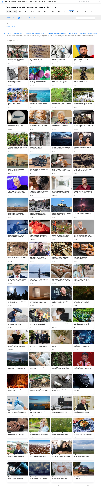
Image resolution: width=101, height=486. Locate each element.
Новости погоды (73, 33)
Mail (2, 485)
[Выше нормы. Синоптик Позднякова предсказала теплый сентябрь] (17, 98)
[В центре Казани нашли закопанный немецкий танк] (17, 76)
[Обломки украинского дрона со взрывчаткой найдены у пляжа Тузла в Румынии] (39, 274)
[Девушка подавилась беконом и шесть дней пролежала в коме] (61, 186)
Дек (91, 11)
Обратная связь (82, 485)
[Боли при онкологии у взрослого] (61, 318)
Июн (52, 11)
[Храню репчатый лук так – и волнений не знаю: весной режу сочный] (39, 384)
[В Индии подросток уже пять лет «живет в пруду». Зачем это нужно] (83, 98)
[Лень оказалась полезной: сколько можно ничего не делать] (61, 164)
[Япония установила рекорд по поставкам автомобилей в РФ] (61, 406)
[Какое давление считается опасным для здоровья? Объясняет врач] (61, 55)
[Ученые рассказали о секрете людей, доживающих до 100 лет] (83, 230)
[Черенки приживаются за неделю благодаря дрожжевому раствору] (17, 142)
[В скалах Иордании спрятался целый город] (17, 384)
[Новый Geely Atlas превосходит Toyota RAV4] (83, 472)
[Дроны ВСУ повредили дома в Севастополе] (61, 384)
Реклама (11, 485)
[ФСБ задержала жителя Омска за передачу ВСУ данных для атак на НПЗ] (83, 120)
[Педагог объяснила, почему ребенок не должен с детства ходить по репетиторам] (83, 274)
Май (45, 11)
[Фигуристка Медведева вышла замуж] (83, 142)
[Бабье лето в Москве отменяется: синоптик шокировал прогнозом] (39, 142)
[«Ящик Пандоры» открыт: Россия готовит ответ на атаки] (61, 208)
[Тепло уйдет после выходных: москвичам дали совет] (17, 318)
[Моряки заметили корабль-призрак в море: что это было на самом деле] (17, 208)
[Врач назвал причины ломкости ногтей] (61, 340)
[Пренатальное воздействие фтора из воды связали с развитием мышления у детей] (61, 472)
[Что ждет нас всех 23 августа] (83, 208)
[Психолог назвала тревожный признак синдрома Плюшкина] (61, 252)
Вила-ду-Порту (10, 26)
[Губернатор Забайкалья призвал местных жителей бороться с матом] (17, 274)
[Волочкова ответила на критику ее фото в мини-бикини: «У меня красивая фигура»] (83, 186)
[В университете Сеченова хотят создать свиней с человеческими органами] (61, 274)
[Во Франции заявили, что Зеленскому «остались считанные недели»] (83, 55)
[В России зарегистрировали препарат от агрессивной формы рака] (17, 406)
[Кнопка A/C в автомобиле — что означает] (83, 384)
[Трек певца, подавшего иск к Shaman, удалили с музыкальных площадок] (17, 186)
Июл (58, 11)
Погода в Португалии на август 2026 (13, 33)
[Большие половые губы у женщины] (39, 362)
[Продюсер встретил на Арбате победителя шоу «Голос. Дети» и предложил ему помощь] (83, 362)
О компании (6, 485)
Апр (39, 11)
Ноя (84, 11)
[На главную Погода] (6, 1)
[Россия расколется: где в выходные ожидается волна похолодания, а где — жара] (83, 76)
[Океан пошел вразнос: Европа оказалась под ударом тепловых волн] (39, 98)
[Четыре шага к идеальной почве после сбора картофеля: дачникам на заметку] (83, 164)
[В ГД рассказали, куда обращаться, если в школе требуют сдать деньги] (17, 428)
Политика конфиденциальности (58, 485)
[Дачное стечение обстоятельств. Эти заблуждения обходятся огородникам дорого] (61, 230)
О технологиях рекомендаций (71, 485)
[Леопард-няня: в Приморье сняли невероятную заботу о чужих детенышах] (61, 98)
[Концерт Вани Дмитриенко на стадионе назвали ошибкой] (39, 318)
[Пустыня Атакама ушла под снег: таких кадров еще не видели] (39, 450)
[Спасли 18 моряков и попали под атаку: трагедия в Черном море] (61, 142)
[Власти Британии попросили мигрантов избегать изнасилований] (17, 164)
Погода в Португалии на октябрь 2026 (56, 33)
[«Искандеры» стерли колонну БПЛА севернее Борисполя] (83, 450)
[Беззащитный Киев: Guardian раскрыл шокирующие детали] (17, 362)
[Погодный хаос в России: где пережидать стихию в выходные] (39, 472)
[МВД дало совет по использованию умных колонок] (39, 296)
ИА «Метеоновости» (96, 485)
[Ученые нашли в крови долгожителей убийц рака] (17, 472)
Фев (26, 11)
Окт (78, 11)
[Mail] (2, 1)
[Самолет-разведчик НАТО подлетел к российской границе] (17, 120)
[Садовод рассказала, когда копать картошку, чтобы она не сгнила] (61, 362)
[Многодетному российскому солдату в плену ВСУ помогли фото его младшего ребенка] (17, 55)
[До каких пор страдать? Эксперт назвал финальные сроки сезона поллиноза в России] (39, 428)
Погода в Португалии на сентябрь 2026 (35, 33)
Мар (32, 11)
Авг (65, 11)
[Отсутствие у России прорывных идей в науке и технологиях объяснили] (83, 340)
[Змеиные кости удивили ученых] (17, 252)
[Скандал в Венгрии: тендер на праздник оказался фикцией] (17, 450)
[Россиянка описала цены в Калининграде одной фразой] (39, 208)
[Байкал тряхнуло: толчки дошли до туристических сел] (39, 406)
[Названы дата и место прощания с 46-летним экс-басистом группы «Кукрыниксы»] (17, 230)
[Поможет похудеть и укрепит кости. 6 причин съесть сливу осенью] (39, 76)
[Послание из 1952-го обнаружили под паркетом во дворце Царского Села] (39, 55)
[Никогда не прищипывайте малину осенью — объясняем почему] (61, 76)
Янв (20, 11)
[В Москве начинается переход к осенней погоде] (17, 296)
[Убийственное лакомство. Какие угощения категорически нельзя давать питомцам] (39, 186)
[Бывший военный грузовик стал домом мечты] (39, 164)
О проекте (49, 485)
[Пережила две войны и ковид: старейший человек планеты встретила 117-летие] (61, 120)
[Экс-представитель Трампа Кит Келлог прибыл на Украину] (83, 406)
